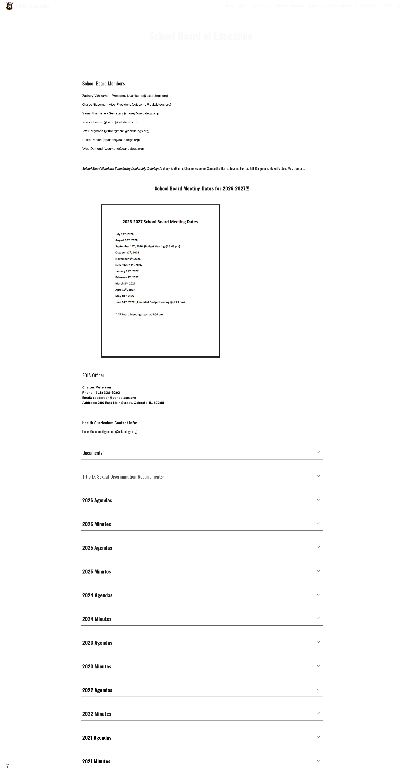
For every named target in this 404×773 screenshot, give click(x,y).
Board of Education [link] (290, 5)
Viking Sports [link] (370, 5)
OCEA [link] (388, 5)
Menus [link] (313, 5)
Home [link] (230, 5)
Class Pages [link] (258, 5)
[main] (202, 36)
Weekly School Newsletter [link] (339, 5)
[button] (399, 6)
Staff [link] (242, 5)
